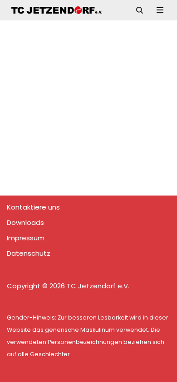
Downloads (25, 222)
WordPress (127, 372)
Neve (40, 372)
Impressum (25, 238)
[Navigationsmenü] (160, 10)
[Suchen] (139, 10)
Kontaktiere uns (33, 207)
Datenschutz (28, 253)
